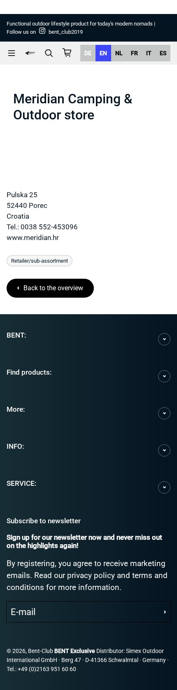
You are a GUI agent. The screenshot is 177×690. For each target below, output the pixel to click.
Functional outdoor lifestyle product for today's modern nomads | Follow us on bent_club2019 (81, 28)
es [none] (163, 53)
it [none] (148, 53)
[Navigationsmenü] (11, 53)
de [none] (87, 53)
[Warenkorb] (67, 53)
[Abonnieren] (165, 611)
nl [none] (119, 53)
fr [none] (134, 53)
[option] (87, 53)
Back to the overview (53, 288)
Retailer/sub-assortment (39, 261)
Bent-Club (40, 651)
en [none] (103, 53)
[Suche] (49, 53)
